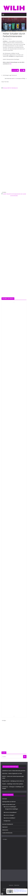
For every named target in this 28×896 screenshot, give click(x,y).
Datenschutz (5, 830)
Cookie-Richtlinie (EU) (7, 832)
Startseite (4, 798)
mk (11, 39)
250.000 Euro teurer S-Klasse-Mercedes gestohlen (13, 770)
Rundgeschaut (7, 820)
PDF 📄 (22, 70)
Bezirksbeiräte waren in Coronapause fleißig (15, 78)
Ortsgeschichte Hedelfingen (11, 809)
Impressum (4, 827)
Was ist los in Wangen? (9, 815)
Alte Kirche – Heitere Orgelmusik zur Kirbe (12, 773)
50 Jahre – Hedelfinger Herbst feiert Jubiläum (12, 783)
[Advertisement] (14, 735)
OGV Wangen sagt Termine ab (10, 75)
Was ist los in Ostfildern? (9, 818)
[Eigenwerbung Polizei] (14, 88)
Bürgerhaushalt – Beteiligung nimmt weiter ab (13, 781)
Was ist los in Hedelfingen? (10, 806)
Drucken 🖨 (15, 70)
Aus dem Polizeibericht (7, 824)
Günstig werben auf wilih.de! (9, 801)
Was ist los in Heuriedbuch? (10, 812)
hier (10, 63)
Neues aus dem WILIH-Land (8, 804)
